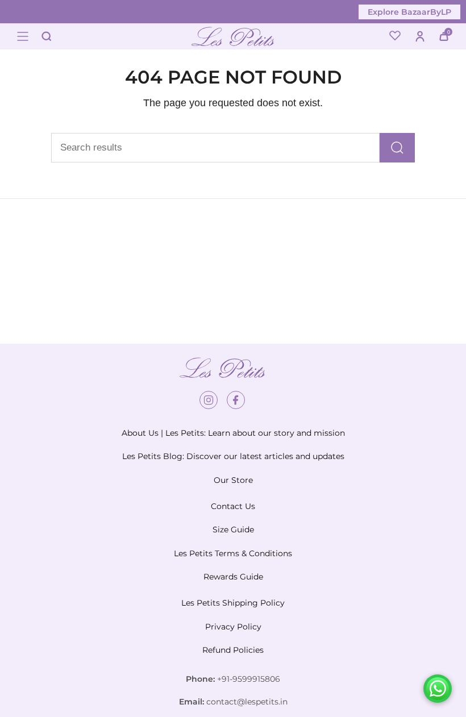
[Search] (397, 147)
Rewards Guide (233, 577)
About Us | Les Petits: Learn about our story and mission (233, 433)
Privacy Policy (233, 627)
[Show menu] (22, 36)
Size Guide (233, 529)
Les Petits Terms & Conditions (233, 553)
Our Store (233, 480)
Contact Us (233, 506)
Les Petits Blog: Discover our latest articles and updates (233, 456)
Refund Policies (233, 650)
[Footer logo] (222, 367)
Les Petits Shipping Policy (233, 603)
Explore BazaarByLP (409, 12)
